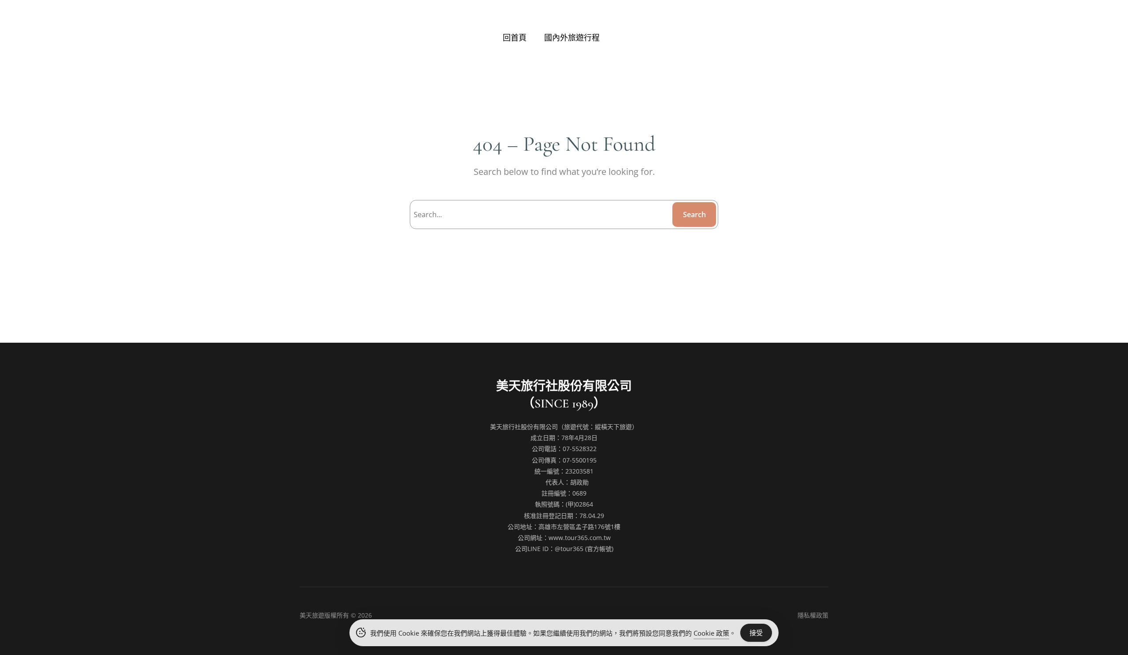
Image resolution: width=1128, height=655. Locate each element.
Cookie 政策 (711, 633)
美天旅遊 (312, 615)
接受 (756, 632)
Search (694, 214)
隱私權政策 (813, 615)
